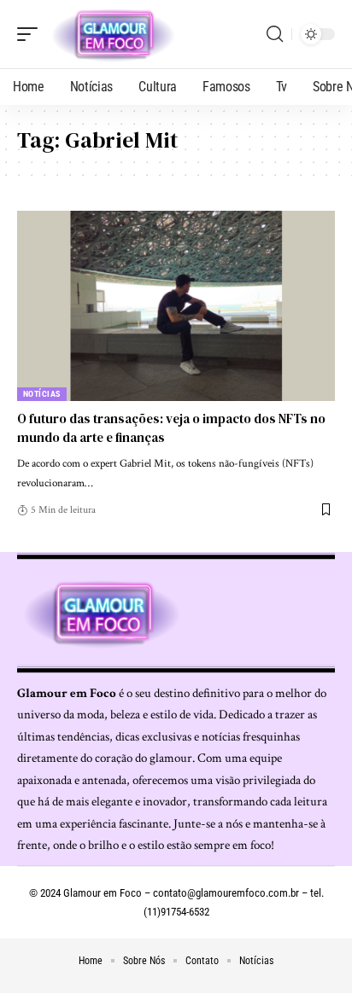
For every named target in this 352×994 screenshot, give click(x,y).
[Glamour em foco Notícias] (113, 34)
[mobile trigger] (31, 34)
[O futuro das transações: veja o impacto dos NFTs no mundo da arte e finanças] (176, 306)
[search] (274, 34)
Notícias (42, 393)
